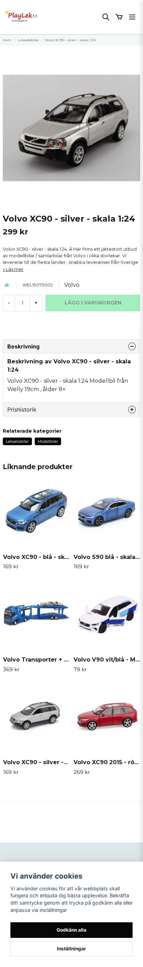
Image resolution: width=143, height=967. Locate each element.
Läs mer (15, 269)
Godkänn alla (71, 930)
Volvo (71, 285)
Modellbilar (48, 441)
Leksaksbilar (28, 40)
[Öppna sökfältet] (105, 17)
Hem (7, 40)
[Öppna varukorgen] (119, 17)
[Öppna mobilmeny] (132, 17)
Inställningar (71, 948)
